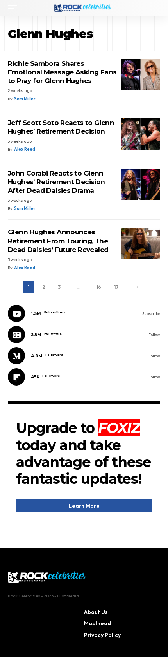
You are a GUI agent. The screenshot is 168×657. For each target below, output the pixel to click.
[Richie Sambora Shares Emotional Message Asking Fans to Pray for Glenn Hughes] (140, 74)
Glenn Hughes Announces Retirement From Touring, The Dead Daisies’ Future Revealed (58, 240)
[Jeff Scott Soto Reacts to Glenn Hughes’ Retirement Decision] (140, 134)
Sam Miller (25, 98)
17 (116, 287)
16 (99, 287)
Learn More (84, 505)
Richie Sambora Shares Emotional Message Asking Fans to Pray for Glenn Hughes (62, 72)
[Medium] (84, 355)
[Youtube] (84, 313)
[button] (14, 8)
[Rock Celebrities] (84, 8)
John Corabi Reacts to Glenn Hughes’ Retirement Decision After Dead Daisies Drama (56, 181)
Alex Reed (24, 149)
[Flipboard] (84, 377)
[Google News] (84, 334)
